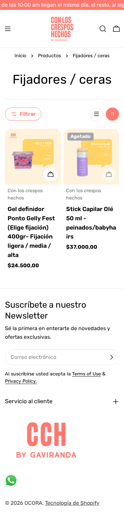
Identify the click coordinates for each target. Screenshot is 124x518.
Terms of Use (86, 374)
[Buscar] (102, 28)
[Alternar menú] (7, 28)
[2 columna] (112, 114)
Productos (49, 56)
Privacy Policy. (21, 381)
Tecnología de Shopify (72, 503)
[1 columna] (96, 114)
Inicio (20, 56)
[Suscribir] (111, 357)
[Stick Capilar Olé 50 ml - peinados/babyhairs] (91, 157)
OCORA (33, 503)
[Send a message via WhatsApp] (11, 480)
